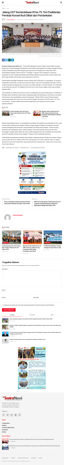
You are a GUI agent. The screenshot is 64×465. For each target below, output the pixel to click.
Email (4, 297)
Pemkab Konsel (24, 147)
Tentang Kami (6, 423)
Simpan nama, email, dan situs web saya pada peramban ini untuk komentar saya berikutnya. (29, 305)
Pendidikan (41, 19)
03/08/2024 (20, 19)
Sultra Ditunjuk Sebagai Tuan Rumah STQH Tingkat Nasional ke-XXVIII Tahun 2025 (31, 319)
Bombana (47, 242)
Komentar (5, 269)
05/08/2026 (44, 118)
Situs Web (36, 297)
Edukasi (26, 242)
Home (3, 8)
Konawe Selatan (33, 19)
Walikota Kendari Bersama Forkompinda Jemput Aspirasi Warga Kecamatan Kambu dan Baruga (35, 445)
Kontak (4, 432)
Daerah (7, 8)
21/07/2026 (46, 249)
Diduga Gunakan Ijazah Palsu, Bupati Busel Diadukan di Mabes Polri (28, 339)
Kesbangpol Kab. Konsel (12, 147)
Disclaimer (5, 429)
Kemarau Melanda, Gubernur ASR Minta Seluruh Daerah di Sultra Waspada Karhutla (32, 439)
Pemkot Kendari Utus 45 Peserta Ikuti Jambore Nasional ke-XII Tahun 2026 (20, 113)
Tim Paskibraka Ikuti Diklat (38, 147)
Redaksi (4, 425)
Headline (5, 242)
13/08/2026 (13, 116)
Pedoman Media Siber (8, 427)
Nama (4, 290)
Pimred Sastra (11, 19)
